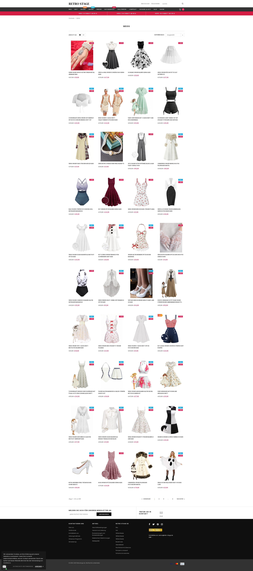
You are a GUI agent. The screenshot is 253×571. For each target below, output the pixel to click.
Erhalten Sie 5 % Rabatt (112, 302)
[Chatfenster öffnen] (4, 567)
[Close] (153, 265)
